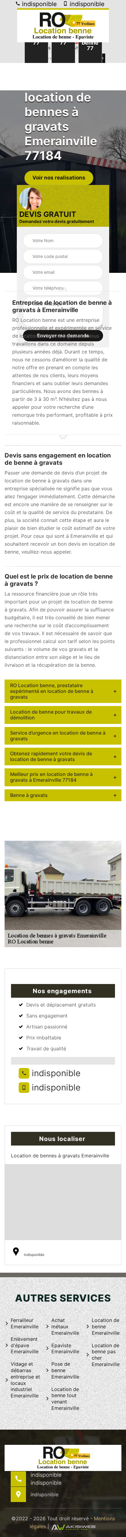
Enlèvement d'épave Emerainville (25, 1345)
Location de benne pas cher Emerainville (106, 1354)
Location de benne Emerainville (106, 1326)
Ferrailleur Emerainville (25, 1323)
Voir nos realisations (58, 178)
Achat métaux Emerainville (65, 1326)
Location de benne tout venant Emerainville (65, 1398)
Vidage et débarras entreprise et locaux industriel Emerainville (25, 1380)
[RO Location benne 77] (63, 25)
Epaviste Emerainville (65, 1348)
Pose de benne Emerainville (65, 1370)
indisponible (38, 4)
